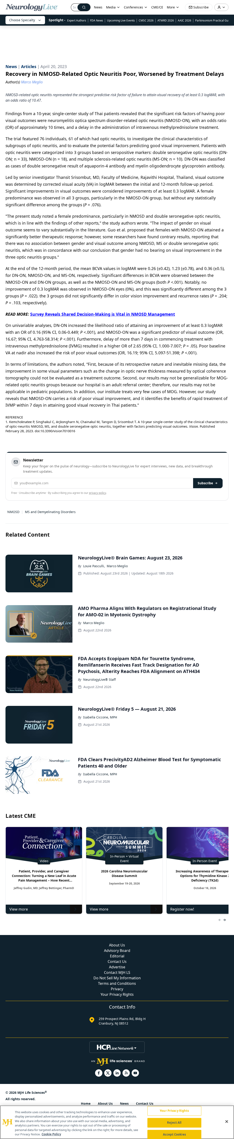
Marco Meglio (117, 566)
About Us (117, 945)
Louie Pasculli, (94, 566)
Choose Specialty (22, 20)
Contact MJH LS (117, 972)
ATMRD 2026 (165, 20)
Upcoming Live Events (121, 20)
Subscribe (205, 483)
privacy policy (97, 493)
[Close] (227, 1122)
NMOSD (13, 512)
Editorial (117, 956)
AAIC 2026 (184, 20)
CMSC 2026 (146, 20)
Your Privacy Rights (117, 994)
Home (85, 1103)
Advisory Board (117, 950)
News (98, 7)
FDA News (96, 20)
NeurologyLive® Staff (99, 679)
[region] (117, 1122)
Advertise (117, 966)
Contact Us (117, 961)
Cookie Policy (51, 1134)
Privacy (117, 988)
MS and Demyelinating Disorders (50, 512)
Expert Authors (76, 20)
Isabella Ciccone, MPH (100, 717)
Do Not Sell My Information (117, 977)
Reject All (174, 1122)
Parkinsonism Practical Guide (213, 20)
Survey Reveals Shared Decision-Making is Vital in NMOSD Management (102, 314)
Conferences (133, 7)
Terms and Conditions (117, 983)
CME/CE (157, 7)
